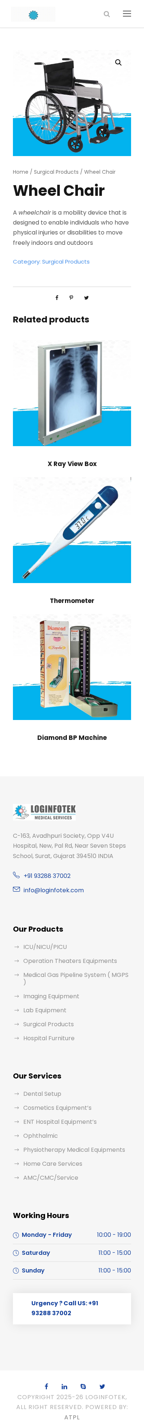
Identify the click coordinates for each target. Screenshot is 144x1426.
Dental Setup (42, 1094)
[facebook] (46, 1386)
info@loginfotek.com (54, 890)
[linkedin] (64, 1386)
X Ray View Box (72, 463)
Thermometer (72, 600)
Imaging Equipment (51, 996)
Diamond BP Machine (72, 737)
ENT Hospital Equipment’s (60, 1122)
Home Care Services (52, 1163)
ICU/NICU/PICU (45, 947)
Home (20, 172)
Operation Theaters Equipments (70, 961)
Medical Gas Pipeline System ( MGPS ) (75, 978)
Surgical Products (56, 172)
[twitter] (102, 1386)
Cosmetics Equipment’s (57, 1108)
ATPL (72, 1417)
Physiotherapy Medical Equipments (74, 1150)
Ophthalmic (40, 1136)
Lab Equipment (44, 1010)
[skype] (83, 1386)
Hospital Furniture (49, 1038)
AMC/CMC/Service (50, 1177)
